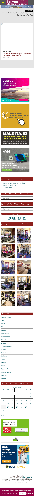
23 (30, 403)
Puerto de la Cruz (5, 369)
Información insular (5, 336)
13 (16, 400)
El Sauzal (3, 324)
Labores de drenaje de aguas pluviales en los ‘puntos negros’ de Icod (17, 54)
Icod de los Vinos (7, 51)
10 (3, 400)
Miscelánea (3, 362)
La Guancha (4, 343)
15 (26, 400)
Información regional (6, 340)
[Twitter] (14, 218)
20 (17, 403)
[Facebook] (9, 218)
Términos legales (8, 187)
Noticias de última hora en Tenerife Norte (15, 183)
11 (7, 400)
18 (7, 403)
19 (12, 403)
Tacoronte (3, 378)
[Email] (24, 218)
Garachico (3, 330)
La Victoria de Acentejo (6, 353)
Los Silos (3, 359)
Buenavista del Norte (6, 317)
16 (30, 400)
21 (21, 403)
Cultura (2, 320)
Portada (5, 486)
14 (21, 400)
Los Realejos (4, 356)
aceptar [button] (22, 493)
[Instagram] (19, 218)
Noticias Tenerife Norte (9, 185)
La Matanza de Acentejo (6, 346)
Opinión (3, 366)
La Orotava (3, 349)
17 (3, 403)
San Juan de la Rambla (6, 372)
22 (26, 403)
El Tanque (3, 327)
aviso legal (29, 493)
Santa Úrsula (4, 375)
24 (3, 407)
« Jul (2, 415)
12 (12, 400)
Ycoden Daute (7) (15, 486)
